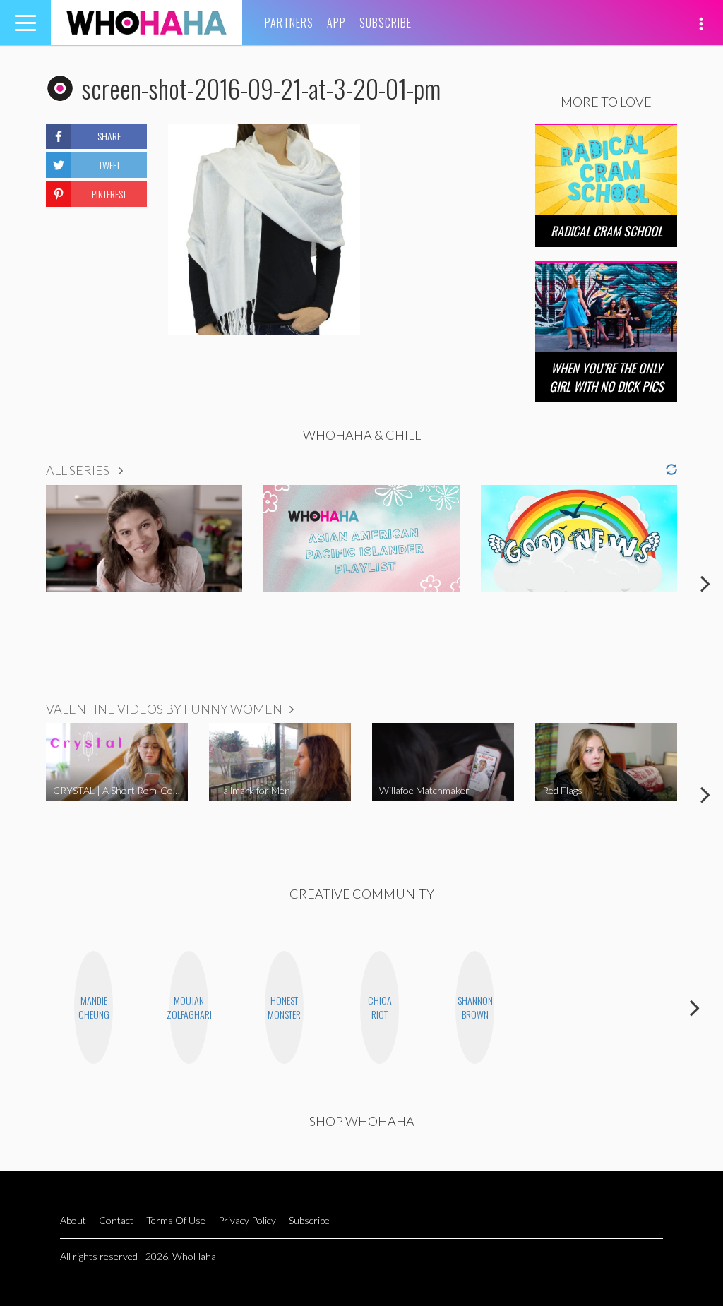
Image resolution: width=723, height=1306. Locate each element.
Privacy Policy (247, 1220)
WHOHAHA (146, 23)
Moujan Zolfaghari (188, 1007)
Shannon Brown (475, 1007)
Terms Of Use (175, 1220)
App (336, 22)
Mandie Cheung (93, 1007)
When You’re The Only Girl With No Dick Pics (606, 377)
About (73, 1220)
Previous (17, 583)
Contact (116, 1220)
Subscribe (385, 22)
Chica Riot (380, 1007)
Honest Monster (284, 1007)
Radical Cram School (606, 231)
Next (705, 583)
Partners (289, 22)
